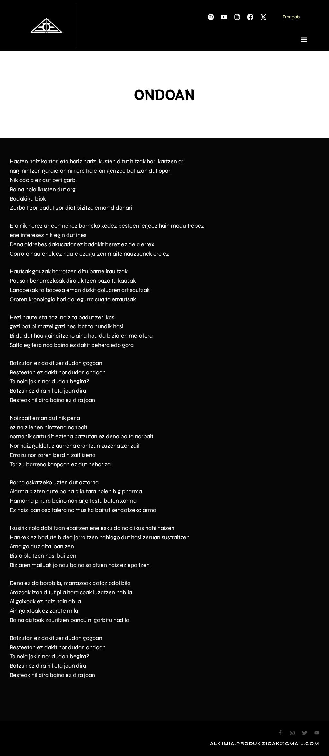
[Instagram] (237, 17)
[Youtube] (224, 17)
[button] (304, 39)
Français (291, 17)
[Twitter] (304, 732)
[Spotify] (210, 17)
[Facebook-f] (280, 732)
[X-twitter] (263, 17)
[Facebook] (250, 17)
